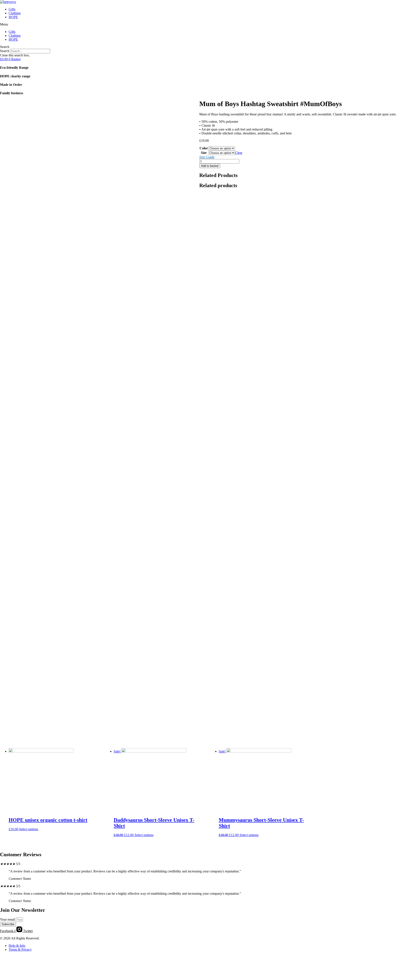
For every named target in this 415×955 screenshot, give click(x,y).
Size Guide (206, 157)
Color (204, 148)
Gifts (12, 9)
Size (204, 153)
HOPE (13, 17)
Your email (8, 919)
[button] (207, 24)
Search (4, 51)
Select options (28, 829)
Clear (238, 153)
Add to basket (210, 165)
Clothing (15, 13)
